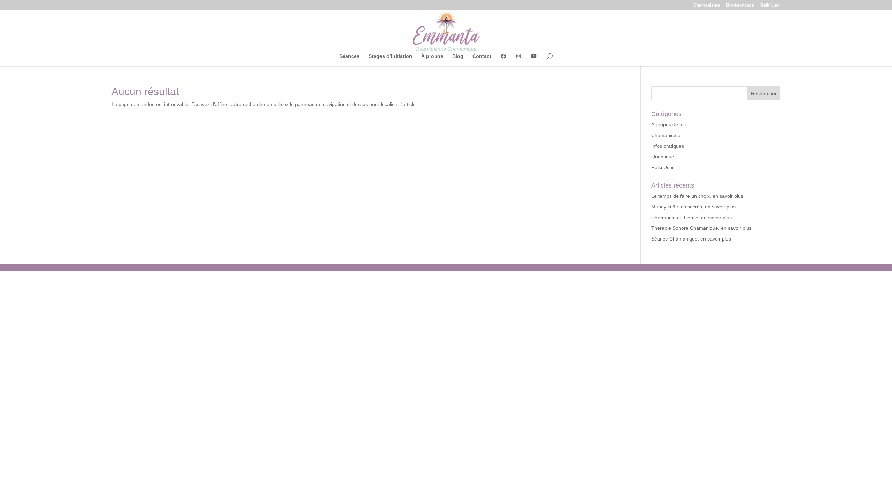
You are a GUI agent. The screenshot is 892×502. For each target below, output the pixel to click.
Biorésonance (740, 5)
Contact (481, 56)
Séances (349, 56)
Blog (457, 56)
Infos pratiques (667, 146)
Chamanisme (706, 5)
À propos (432, 56)
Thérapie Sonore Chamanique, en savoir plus (701, 228)
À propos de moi (669, 124)
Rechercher (764, 93)
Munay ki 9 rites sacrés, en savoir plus (693, 207)
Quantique (662, 156)
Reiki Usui (770, 5)
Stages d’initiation (390, 56)
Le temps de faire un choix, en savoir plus (697, 196)
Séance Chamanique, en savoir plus (691, 239)
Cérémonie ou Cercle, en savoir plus (691, 217)
